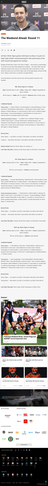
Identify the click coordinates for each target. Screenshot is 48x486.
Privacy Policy (8, 482)
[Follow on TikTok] (15, 450)
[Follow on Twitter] (21, 450)
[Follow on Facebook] (18, 450)
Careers (13, 482)
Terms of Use (3, 482)
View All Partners (24, 444)
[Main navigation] (1, 2)
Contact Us (20, 482)
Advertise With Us (26, 482)
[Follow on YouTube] (26, 450)
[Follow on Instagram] (23, 450)
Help (17, 482)
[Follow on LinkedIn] (29, 450)
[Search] (46, 2)
